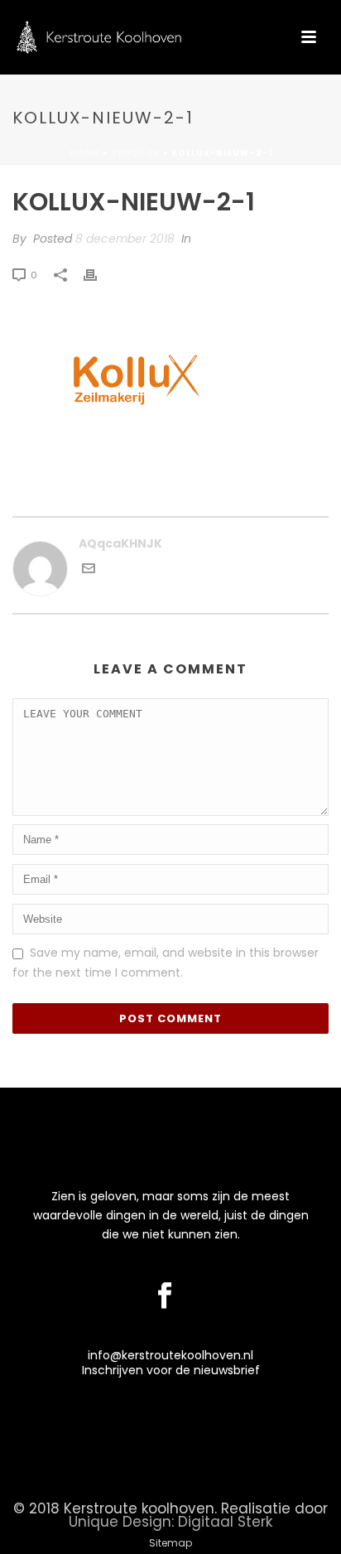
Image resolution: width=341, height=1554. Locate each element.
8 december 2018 (125, 238)
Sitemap (170, 1543)
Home (85, 153)
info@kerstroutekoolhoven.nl (170, 1355)
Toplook (136, 153)
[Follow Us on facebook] (164, 1296)
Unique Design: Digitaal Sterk (170, 1522)
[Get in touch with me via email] (88, 570)
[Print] (98, 274)
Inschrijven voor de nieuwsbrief (171, 1370)
